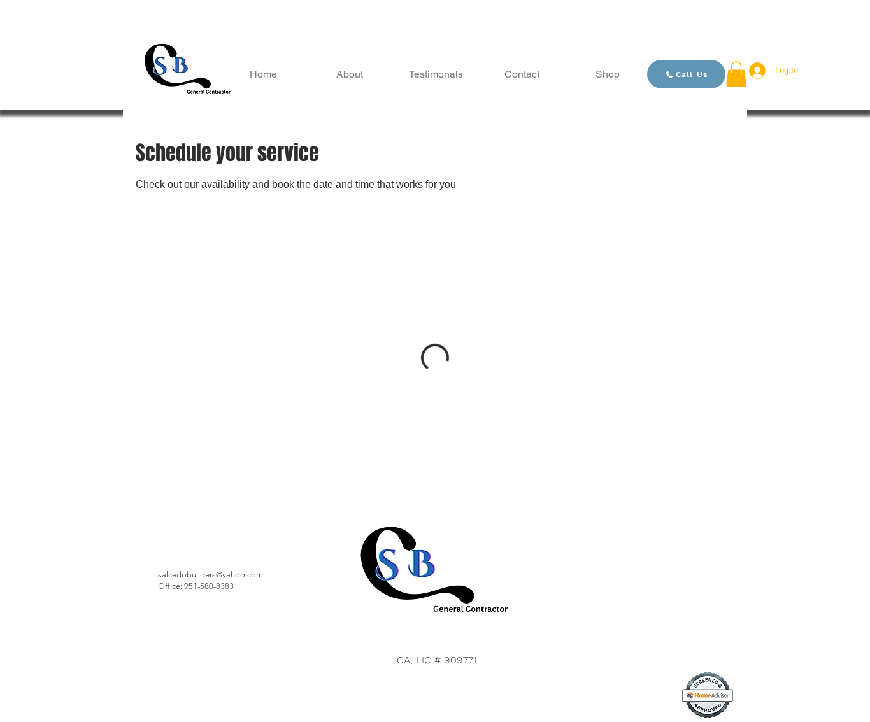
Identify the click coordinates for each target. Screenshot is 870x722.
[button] (736, 74)
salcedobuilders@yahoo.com (210, 574)
